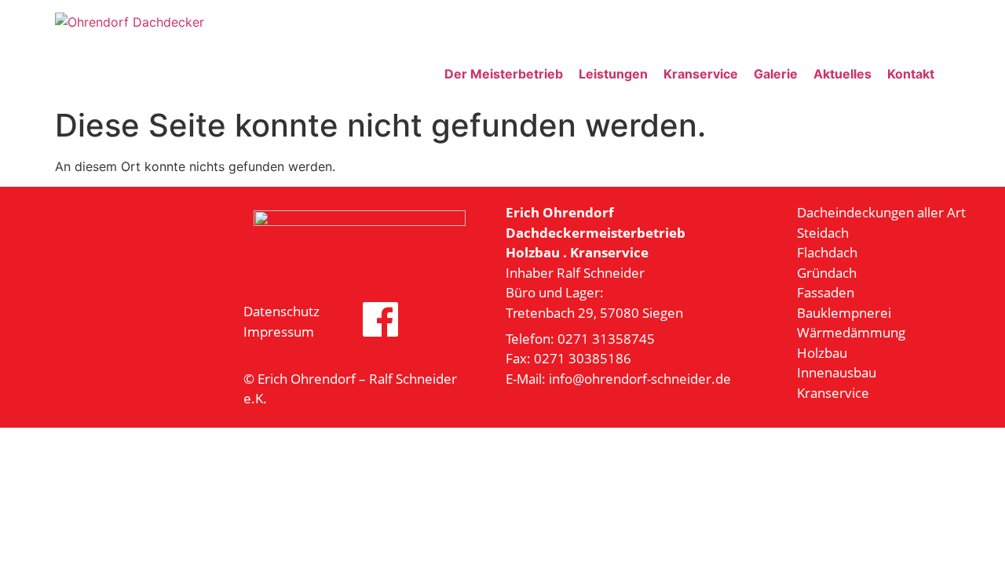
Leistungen (613, 74)
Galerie (776, 74)
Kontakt (910, 74)
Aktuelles (842, 74)
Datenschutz (281, 311)
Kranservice (700, 74)
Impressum (278, 332)
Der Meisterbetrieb (503, 74)
